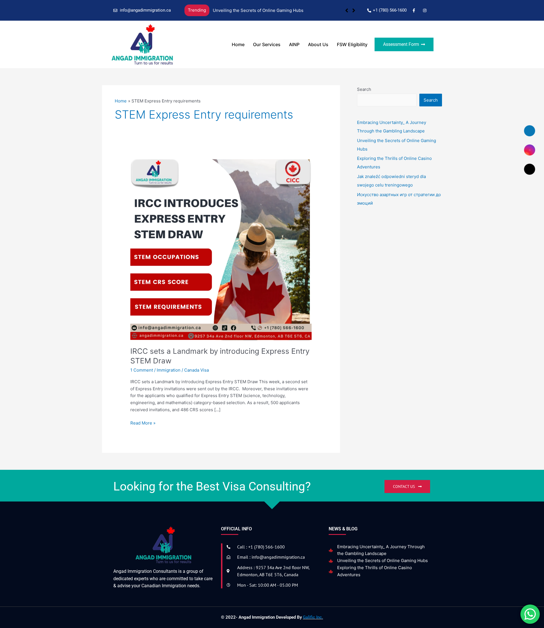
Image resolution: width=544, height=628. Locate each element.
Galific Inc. (313, 617)
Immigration (168, 370)
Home (238, 44)
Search (364, 89)
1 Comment (141, 370)
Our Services (266, 44)
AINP (294, 44)
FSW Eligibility (352, 44)
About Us (318, 44)
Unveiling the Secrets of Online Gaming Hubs (258, 10)
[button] (354, 10)
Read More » (143, 423)
